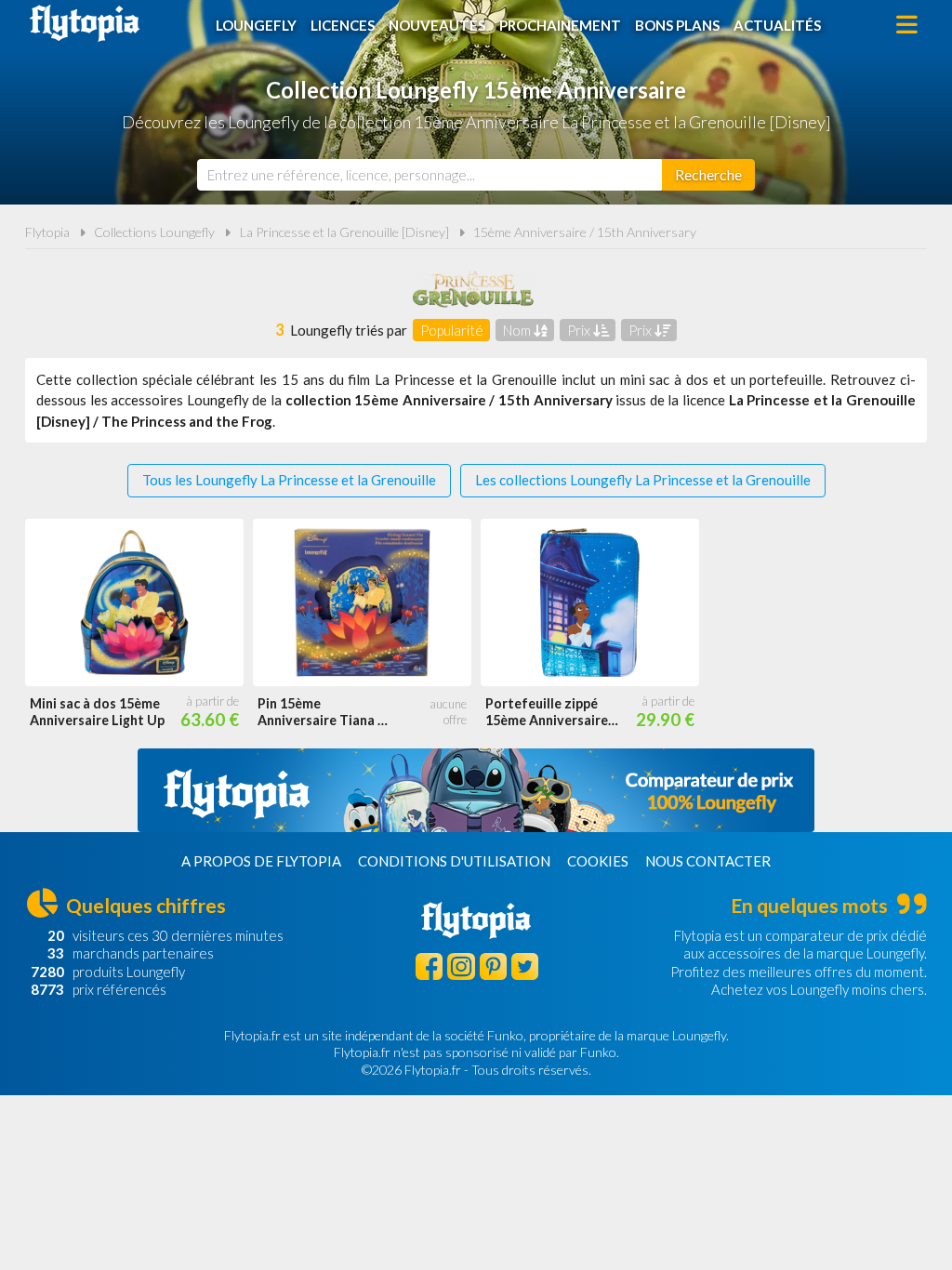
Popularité (451, 330)
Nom (518, 330)
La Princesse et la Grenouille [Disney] (344, 232)
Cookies (597, 861)
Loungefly (256, 25)
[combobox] (429, 175)
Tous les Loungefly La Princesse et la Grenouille (289, 479)
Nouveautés (437, 25)
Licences (343, 25)
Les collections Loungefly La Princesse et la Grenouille (643, 479)
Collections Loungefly (154, 232)
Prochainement (560, 25)
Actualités (777, 25)
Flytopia (84, 23)
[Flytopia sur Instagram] (460, 966)
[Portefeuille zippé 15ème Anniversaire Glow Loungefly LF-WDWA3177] (590, 602)
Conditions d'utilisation (454, 861)
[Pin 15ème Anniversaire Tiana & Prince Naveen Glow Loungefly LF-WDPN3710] (362, 602)
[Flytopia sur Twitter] (524, 966)
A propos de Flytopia (261, 861)
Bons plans (677, 25)
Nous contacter (708, 861)
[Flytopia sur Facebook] (429, 966)
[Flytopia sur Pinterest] (493, 966)
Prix (580, 330)
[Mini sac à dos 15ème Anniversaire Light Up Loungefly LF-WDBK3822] (134, 602)
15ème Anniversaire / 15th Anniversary (584, 232)
